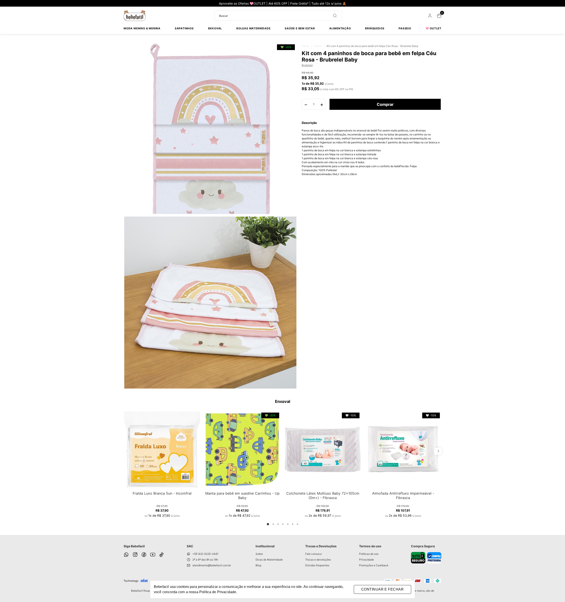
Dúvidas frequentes (317, 565)
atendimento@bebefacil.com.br (211, 565)
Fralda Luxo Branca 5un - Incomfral (162, 493)
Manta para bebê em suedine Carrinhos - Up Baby (242, 495)
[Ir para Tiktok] (161, 554)
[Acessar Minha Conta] (429, 16)
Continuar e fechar (382, 589)
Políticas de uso (369, 553)
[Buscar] (333, 15)
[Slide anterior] (127, 451)
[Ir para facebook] (144, 554)
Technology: (131, 580)
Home (307, 46)
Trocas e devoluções (318, 559)
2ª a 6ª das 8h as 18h (205, 559)
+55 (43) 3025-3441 (205, 553)
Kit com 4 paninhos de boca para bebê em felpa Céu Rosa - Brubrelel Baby (372, 46)
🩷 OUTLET (433, 28)
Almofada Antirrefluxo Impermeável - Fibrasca (403, 495)
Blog (258, 565)
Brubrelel (307, 65)
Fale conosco (313, 553)
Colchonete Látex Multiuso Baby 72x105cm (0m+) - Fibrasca (322, 495)
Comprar (385, 104)
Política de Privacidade (217, 592)
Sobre (259, 553)
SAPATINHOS (184, 28)
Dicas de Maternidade (269, 559)
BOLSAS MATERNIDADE (253, 28)
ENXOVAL (215, 28)
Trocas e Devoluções (321, 546)
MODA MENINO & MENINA (142, 28)
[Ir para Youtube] (152, 554)
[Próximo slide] (437, 451)
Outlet (319, 46)
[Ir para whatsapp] (126, 554)
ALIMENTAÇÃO (340, 28)
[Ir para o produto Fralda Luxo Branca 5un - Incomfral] (162, 449)
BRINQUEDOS (374, 28)
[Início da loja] (135, 15)
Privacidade (366, 559)
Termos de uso (370, 546)
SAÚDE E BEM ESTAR (300, 28)
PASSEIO (405, 28)
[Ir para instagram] (135, 554)
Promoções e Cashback (373, 565)
